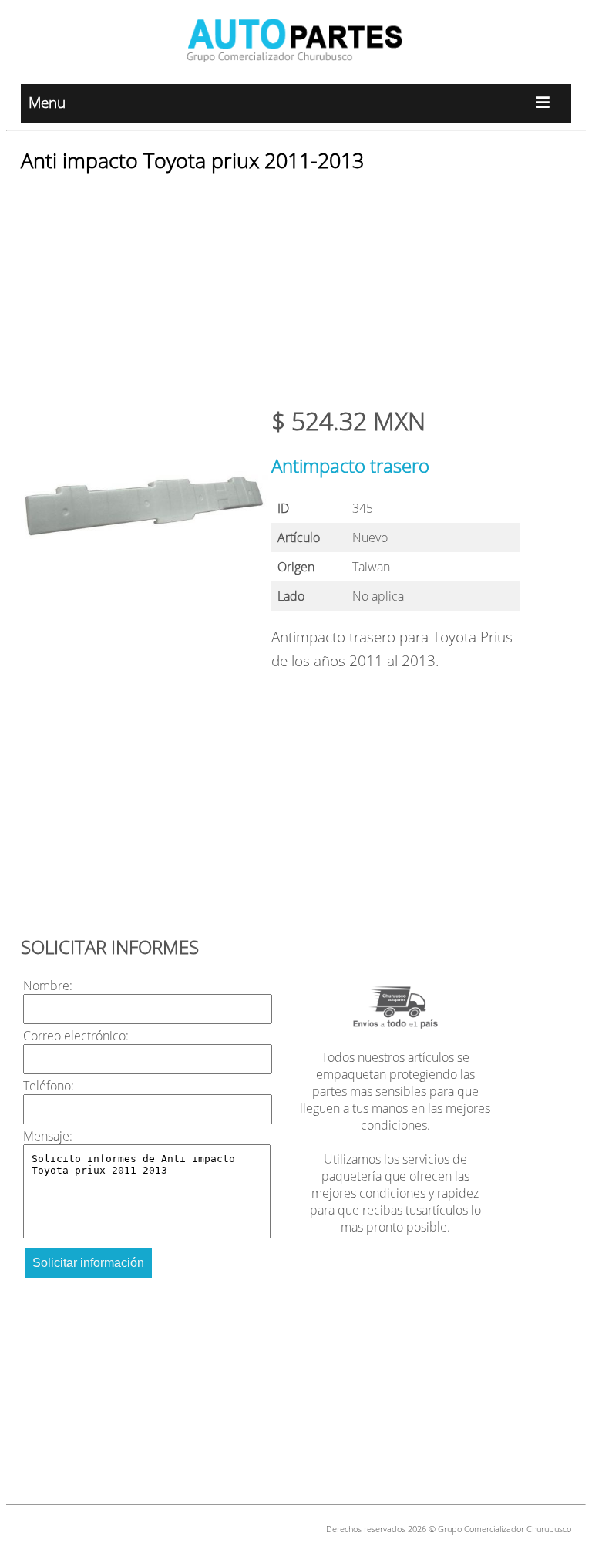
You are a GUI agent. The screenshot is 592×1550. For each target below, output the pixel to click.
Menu (47, 102)
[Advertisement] (296, 296)
